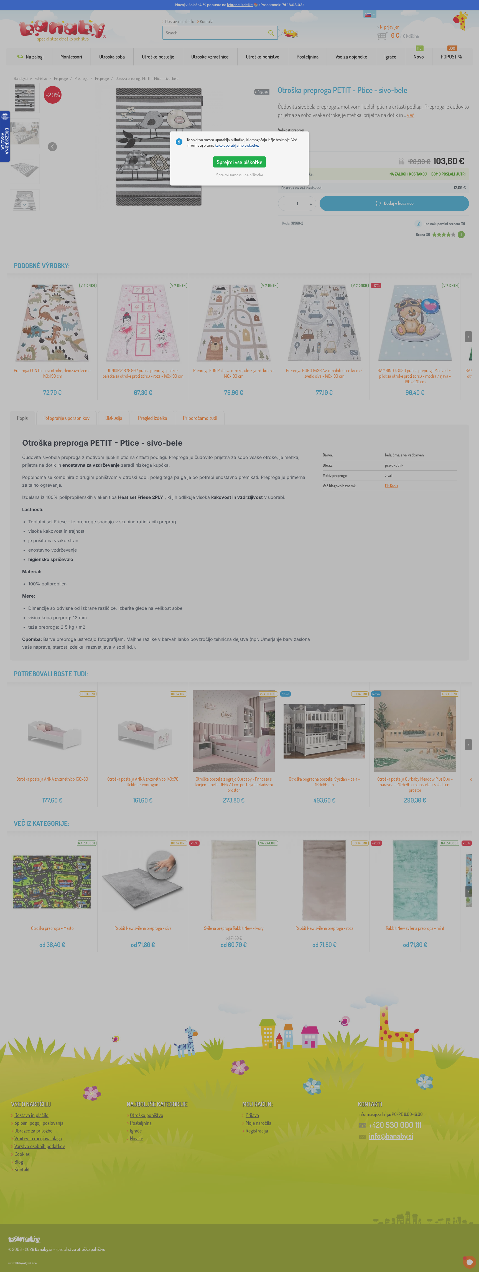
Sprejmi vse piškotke (240, 162)
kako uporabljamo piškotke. (237, 145)
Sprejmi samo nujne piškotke (239, 174)
